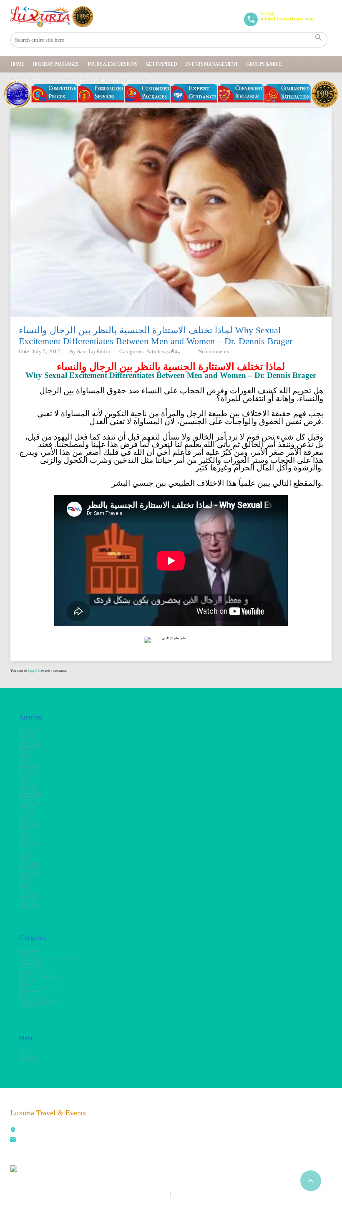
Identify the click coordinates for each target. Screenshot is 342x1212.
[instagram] (275, 1117)
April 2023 (26, 733)
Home (17, 64)
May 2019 (26, 837)
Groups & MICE (264, 64)
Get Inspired (161, 64)
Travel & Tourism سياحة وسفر (40, 1000)
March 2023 (27, 737)
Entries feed (27, 1054)
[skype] (293, 1117)
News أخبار (26, 984)
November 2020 (30, 797)
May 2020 (26, 813)
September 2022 (30, 747)
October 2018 (28, 847)
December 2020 (30, 793)
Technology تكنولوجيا (33, 997)
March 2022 (27, 763)
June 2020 (26, 810)
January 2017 (28, 900)
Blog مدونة (188, 1195)
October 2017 (28, 870)
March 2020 (27, 820)
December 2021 (30, 770)
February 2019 (29, 843)
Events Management (211, 64)
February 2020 (29, 823)
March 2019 (27, 840)
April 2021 (26, 780)
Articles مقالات (163, 351)
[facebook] (183, 1117)
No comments (213, 351)
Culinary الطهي (29, 960)
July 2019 (25, 830)
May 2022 (26, 757)
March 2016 (27, 903)
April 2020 (26, 817)
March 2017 (27, 893)
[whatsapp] (257, 1117)
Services (74, 81)
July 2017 (25, 880)
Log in (23, 1051)
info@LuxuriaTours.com (36, 1140)
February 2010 (29, 907)
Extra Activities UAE (119, 81)
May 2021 (26, 777)
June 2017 (26, 883)
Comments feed (29, 1058)
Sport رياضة (27, 994)
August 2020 (27, 807)
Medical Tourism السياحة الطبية (40, 977)
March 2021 (27, 783)
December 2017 (30, 867)
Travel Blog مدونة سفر (34, 1004)
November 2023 (30, 730)
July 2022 (25, 753)
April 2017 (26, 890)
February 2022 (29, 767)
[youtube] (238, 1117)
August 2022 (27, 750)
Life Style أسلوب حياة (34, 974)
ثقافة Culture (27, 1007)
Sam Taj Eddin (93, 351)
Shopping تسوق (29, 990)
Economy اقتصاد (30, 964)
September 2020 (30, 803)
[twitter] (202, 1117)
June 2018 (26, 853)
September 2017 (30, 873)
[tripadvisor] (312, 1117)
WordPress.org (29, 1061)
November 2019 (30, 827)
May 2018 (26, 857)
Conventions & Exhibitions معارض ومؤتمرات (49, 957)
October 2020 (28, 800)
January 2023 (28, 740)
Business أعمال (29, 954)
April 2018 (26, 860)
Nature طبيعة (28, 980)
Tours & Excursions (112, 64)
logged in (34, 670)
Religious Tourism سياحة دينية (39, 987)
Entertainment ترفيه (32, 967)
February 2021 (29, 787)
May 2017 (26, 887)
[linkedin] (220, 1117)
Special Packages (32, 81)
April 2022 (26, 760)
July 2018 (25, 850)
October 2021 (28, 773)
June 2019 (26, 833)
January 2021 (28, 790)
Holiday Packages (55, 64)
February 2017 (29, 897)
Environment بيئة (30, 970)
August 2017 (27, 877)
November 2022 (30, 743)
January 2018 (28, 863)
